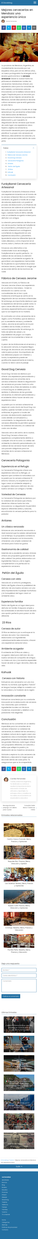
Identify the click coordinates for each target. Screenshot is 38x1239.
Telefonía (5, 1205)
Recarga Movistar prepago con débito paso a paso (10, 807)
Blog (3, 1185)
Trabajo (4, 1207)
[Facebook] (3, 27)
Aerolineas (5, 1180)
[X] (9, 27)
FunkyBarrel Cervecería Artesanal (18, 152)
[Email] (34, 27)
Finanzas (5, 1192)
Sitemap (4, 1225)
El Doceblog (6, 2)
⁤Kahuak (10, 172)
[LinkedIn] (24, 27)
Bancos (4, 1182)
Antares (10, 163)
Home (4, 1220)
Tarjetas (4, 1202)
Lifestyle (4, 1197)
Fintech (4, 1195)
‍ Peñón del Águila (14, 166)
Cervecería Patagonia (16, 161)
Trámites (5, 1209)
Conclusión (12, 175)
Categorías (6, 1222)
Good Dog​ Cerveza (14, 158)
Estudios (4, 1190)
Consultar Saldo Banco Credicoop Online (29, 807)
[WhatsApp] (19, 27)
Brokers (4, 1187)
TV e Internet (6, 1214)
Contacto (5, 1230)
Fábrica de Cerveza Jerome (17, 155)
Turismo (4, 1212)
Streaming (5, 1200)
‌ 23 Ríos (10, 169)
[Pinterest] (14, 27)
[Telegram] (29, 27)
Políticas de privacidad (9, 1227)
